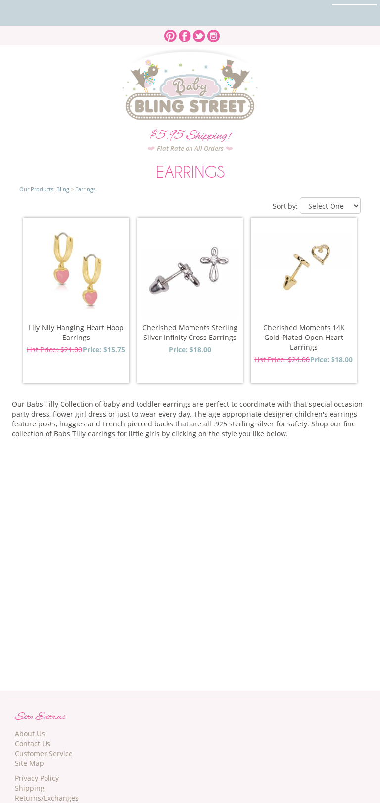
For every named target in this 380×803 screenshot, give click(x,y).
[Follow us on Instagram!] (213, 33)
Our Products (36, 189)
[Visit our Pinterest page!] (170, 33)
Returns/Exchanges (47, 798)
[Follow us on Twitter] (199, 33)
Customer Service (44, 753)
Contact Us (32, 743)
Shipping (30, 788)
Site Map (29, 763)
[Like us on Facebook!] (185, 33)
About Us (30, 733)
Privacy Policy (37, 778)
